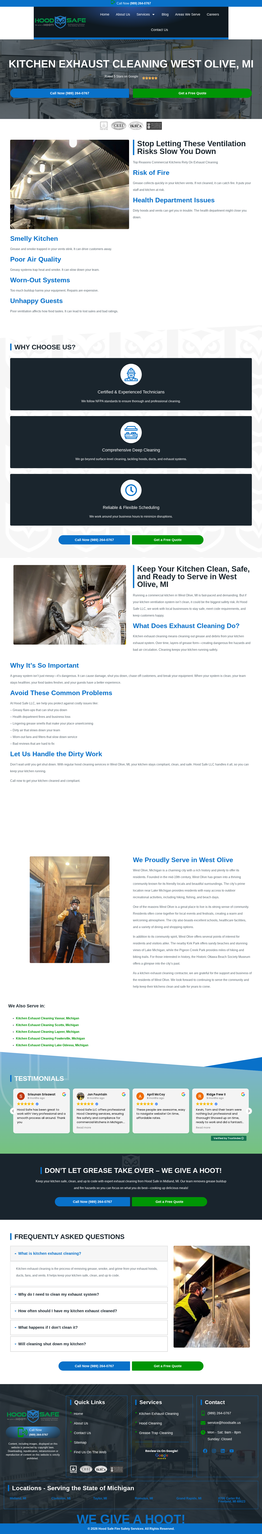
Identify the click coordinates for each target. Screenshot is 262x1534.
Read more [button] (24, 1127)
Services (143, 14)
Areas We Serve (187, 14)
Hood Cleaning (150, 1423)
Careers (213, 14)
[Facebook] (205, 1450)
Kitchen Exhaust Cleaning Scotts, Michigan (47, 1025)
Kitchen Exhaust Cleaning (159, 1414)
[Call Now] (22, 1432)
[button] (249, 1111)
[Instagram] (213, 1450)
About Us (123, 14)
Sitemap (80, 1442)
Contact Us (159, 30)
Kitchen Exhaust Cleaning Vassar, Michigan (47, 1018)
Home (104, 14)
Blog (165, 14)
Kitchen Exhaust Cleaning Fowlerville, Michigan (50, 1038)
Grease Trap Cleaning (156, 1433)
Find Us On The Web (90, 1452)
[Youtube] (231, 1450)
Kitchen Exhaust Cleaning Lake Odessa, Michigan (52, 1045)
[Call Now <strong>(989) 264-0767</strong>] (113, 2)
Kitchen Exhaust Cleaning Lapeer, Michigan (47, 1031)
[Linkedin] (222, 1450)
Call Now (134, 3)
